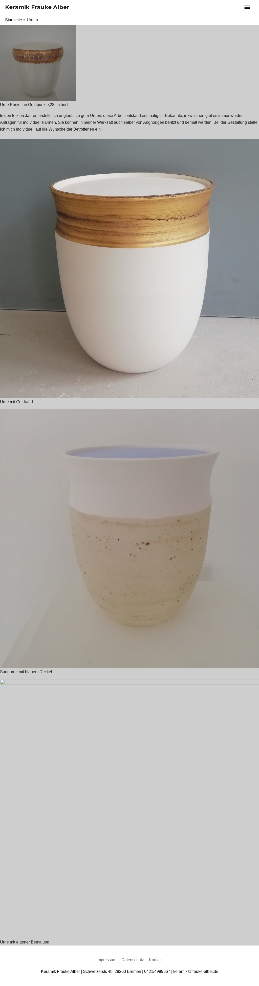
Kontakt (156, 960)
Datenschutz (132, 960)
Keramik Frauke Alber (37, 7)
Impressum (106, 960)
